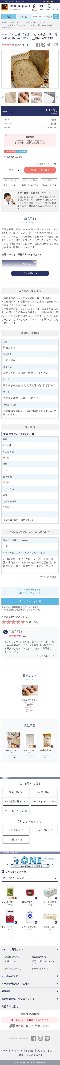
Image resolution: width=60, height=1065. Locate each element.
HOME (4, 1051)
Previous (2, 98)
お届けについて (29, 185)
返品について (48, 185)
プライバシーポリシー (46, 1051)
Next (57, 98)
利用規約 (19, 1055)
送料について (10, 185)
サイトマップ (16, 1051)
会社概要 (29, 1051)
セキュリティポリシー (35, 1055)
